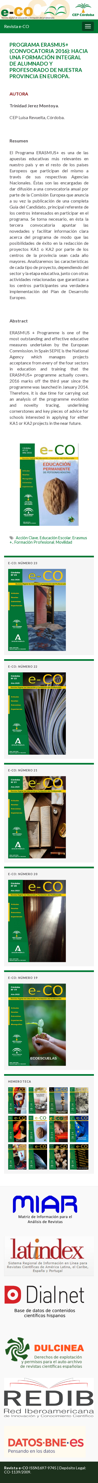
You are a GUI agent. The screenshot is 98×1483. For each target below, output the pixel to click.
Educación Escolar (55, 537)
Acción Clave (27, 537)
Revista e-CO (16, 26)
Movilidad (64, 542)
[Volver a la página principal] (49, 9)
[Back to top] (86, 1471)
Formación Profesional (34, 542)
